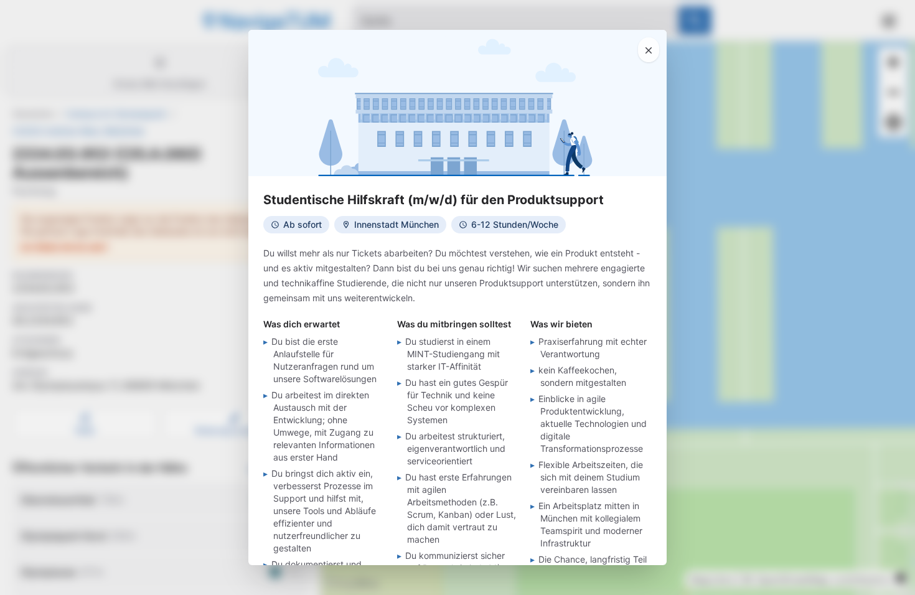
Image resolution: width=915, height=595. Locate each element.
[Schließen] (648, 49)
